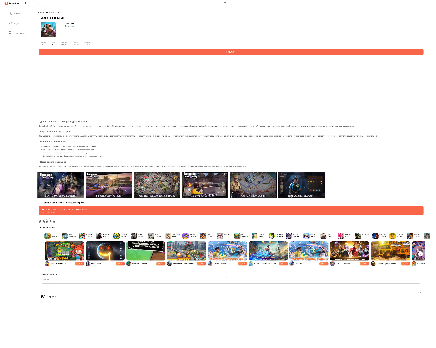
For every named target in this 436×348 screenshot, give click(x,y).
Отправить (51, 296)
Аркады (87, 44)
